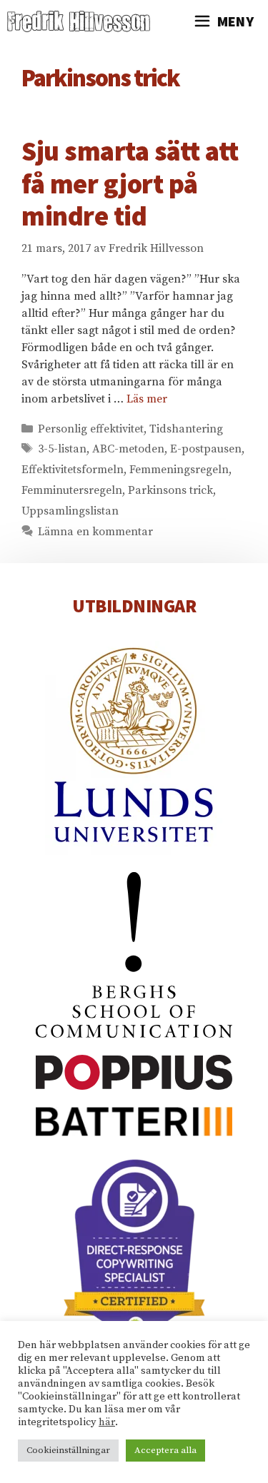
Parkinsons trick (170, 490)
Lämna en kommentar (95, 532)
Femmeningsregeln (179, 469)
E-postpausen (206, 449)
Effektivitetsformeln (72, 469)
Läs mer (146, 399)
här (107, 1422)
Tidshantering (186, 429)
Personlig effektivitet (91, 429)
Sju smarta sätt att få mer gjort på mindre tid (130, 183)
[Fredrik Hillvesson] (82, 21)
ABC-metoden (128, 449)
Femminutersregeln (71, 490)
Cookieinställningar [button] (68, 1450)
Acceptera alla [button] (165, 1450)
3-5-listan (62, 449)
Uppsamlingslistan (70, 511)
